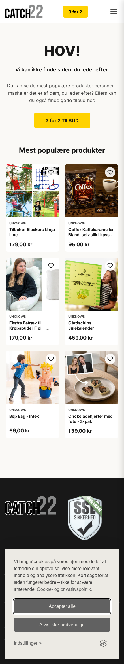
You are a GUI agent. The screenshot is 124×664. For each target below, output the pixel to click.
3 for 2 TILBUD (62, 120)
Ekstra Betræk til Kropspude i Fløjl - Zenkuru (27, 328)
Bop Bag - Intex (24, 416)
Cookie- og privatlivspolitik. (64, 589)
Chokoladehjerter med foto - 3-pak (90, 419)
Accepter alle (62, 606)
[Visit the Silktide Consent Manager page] (103, 643)
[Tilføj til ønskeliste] (51, 172)
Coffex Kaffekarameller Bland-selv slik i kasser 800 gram (91, 234)
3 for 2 (75, 11)
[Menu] (114, 11)
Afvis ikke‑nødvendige (62, 624)
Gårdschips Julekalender (81, 325)
